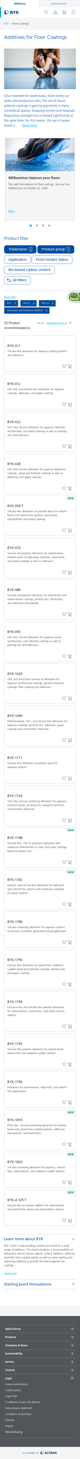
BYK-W (45, 303)
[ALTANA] (48, 1452)
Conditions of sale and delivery (22, 1402)
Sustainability (13, 1353)
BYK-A (26, 303)
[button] (31, 225)
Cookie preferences (16, 1384)
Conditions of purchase (18, 1414)
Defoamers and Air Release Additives (25, 310)
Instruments (58, 3)
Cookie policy (13, 1390)
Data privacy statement (18, 1408)
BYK (6, 23)
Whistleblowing (14, 1431)
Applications (13, 1328)
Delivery (9, 1420)
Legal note (11, 1396)
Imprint (9, 1426)
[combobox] (70, 366)
